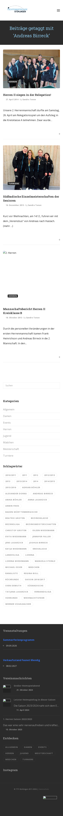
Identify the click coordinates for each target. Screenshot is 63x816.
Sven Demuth (13, 585)
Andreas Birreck (43, 493)
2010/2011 (10, 475)
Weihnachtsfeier (34, 597)
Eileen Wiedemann (43, 530)
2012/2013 (49, 475)
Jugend (7, 436)
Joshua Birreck (38, 542)
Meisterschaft (11, 449)
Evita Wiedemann (15, 536)
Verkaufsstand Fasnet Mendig (21, 660)
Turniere (8, 455)
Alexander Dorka (16, 493)
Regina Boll (31, 573)
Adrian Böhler (31, 487)
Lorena (29, 555)
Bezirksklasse (39, 518)
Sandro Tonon (29, 99)
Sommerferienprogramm (18, 640)
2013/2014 (21, 481)
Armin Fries (12, 505)
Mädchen (8, 442)
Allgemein (8, 409)
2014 (35, 481)
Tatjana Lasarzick (16, 591)
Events (7, 422)
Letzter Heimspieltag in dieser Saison (34, 699)
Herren (7, 429)
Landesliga (12, 555)
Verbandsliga (42, 591)
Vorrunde (11, 597)
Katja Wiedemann (16, 548)
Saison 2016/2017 (35, 579)
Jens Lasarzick (14, 542)
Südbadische (35, 585)
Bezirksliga (12, 524)
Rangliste (11, 573)
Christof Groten (15, 530)
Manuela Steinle (45, 561)
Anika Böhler (13, 499)
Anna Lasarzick (37, 499)
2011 (24, 475)
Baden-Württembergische (21, 512)
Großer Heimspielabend (27, 685)
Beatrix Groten (15, 518)
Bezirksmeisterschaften (41, 524)
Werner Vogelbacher (18, 604)
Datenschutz (44, 789)
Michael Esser (13, 567)
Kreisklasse (40, 548)
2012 (35, 475)
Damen (7, 416)
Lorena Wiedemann (17, 561)
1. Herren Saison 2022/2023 (17, 719)
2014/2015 (49, 481)
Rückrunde (12, 579)
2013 (7, 481)
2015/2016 (10, 487)
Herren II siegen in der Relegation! (27, 95)
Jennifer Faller (41, 536)
